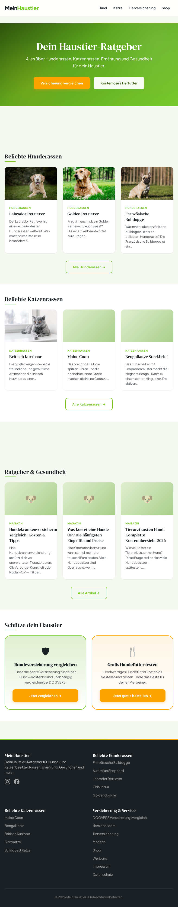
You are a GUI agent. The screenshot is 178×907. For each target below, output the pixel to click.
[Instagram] (7, 782)
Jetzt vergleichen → (45, 695)
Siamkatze (13, 842)
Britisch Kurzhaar (17, 834)
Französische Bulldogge (111, 762)
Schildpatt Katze (18, 850)
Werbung (100, 858)
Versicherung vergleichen (62, 83)
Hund (103, 8)
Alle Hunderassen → (89, 267)
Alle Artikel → (89, 593)
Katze (118, 8)
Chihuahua (101, 787)
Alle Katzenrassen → (89, 404)
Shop (166, 8)
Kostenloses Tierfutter (119, 83)
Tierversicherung (142, 8)
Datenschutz (103, 874)
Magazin (99, 842)
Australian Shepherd (108, 770)
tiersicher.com (104, 825)
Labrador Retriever (107, 779)
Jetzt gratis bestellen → (132, 695)
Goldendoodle (104, 795)
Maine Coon (14, 817)
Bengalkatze (14, 825)
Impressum (101, 866)
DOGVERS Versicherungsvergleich (120, 817)
